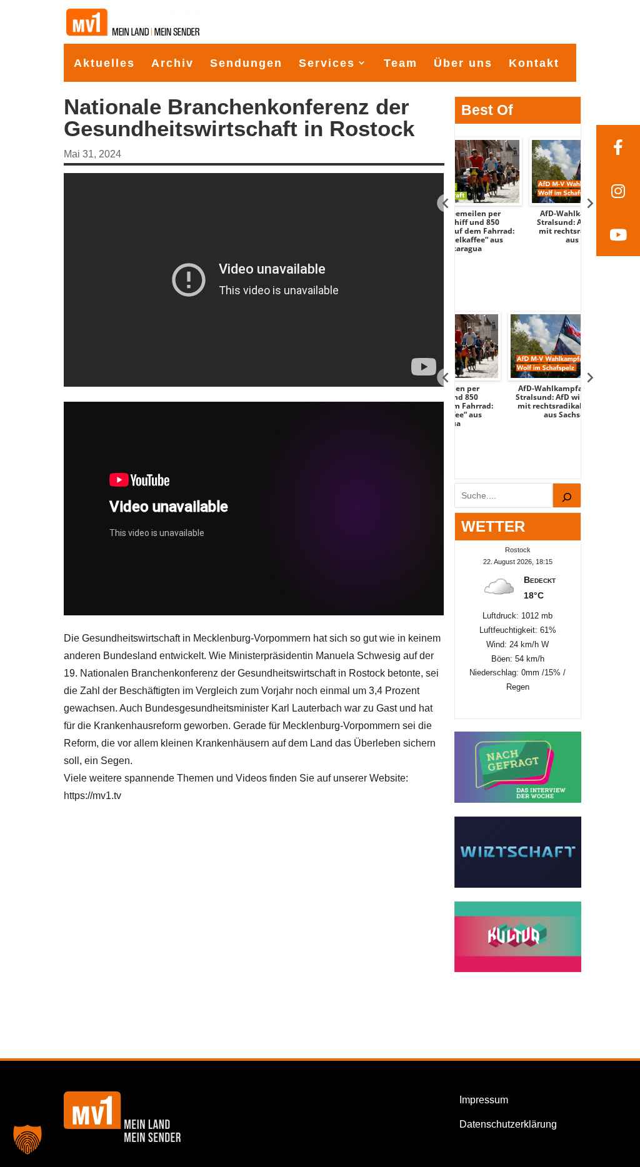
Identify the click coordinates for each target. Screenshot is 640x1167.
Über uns (463, 63)
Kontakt (534, 63)
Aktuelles (104, 63)
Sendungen (246, 63)
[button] (27, 1139)
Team (401, 63)
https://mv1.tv (92, 795)
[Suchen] (566, 495)
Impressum (483, 1100)
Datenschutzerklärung (508, 1124)
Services (327, 63)
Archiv (172, 63)
